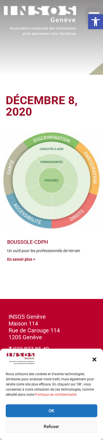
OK (51, 410)
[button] (95, 21)
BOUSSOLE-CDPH (27, 242)
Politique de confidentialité (55, 395)
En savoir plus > (21, 259)
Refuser (51, 426)
